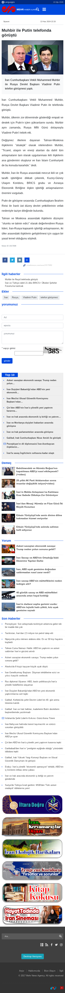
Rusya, (15, 297)
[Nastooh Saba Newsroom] (51, 987)
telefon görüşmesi (49, 297)
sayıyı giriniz (9, 348)
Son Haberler (11, 618)
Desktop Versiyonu (33, 956)
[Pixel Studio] (60, 987)
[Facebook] (51, 944)
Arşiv (21, 971)
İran (6, 297)
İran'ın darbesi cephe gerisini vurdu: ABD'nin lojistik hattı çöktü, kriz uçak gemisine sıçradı (37, 607)
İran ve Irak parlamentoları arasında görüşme (30, 432)
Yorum (6, 540)
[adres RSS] (46, 944)
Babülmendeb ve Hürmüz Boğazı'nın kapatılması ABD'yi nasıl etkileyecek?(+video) (37, 471)
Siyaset (6, 21)
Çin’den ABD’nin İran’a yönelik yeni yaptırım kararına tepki (33, 742)
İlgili (61, 971)
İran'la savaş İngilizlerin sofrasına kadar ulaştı (30, 453)
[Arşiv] (42, 944)
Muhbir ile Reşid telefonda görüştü (21, 279)
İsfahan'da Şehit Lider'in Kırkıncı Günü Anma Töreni (30, 718)
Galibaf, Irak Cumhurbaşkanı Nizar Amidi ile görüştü (34, 438)
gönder (7, 361)
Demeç (7, 463)
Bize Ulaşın (49, 971)
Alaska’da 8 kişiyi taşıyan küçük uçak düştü (26, 666)
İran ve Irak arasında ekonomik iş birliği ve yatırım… (34, 417)
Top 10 (9, 375)
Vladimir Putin (29, 297)
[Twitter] (56, 944)
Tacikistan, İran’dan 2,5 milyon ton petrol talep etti (29, 633)
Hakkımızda (34, 971)
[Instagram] (61, 944)
